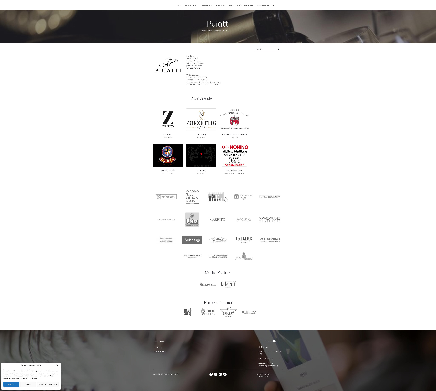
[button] (57, 365)
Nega (28, 384)
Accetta (11, 384)
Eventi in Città (235, 5)
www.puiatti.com (193, 68)
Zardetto (168, 134)
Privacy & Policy (262, 376)
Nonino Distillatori (234, 170)
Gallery (159, 347)
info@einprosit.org (265, 363)
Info (274, 5)
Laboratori (221, 5)
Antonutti (201, 170)
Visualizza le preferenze (47, 384)
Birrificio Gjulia (168, 170)
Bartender (248, 5)
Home (179, 5)
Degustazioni (207, 5)
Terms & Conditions (263, 374)
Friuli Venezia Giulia (217, 30)
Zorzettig (201, 134)
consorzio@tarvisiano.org (268, 366)
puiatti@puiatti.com (194, 65)
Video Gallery (161, 351)
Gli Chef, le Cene (192, 5)
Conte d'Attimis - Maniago (234, 134)
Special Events (263, 5)
